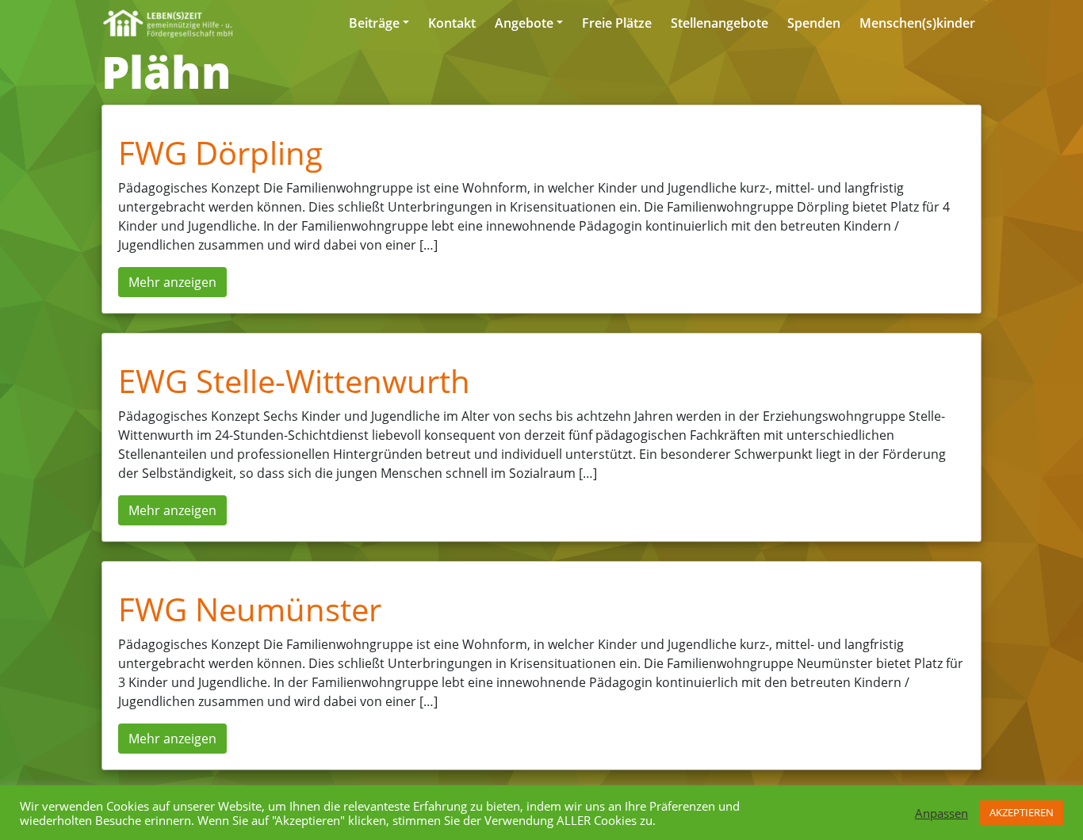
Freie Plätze (617, 23)
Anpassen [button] (941, 813)
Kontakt (452, 23)
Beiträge (374, 23)
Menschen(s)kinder (917, 23)
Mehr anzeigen (172, 282)
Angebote (524, 23)
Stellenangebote (719, 23)
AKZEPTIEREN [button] (1021, 812)
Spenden (813, 23)
